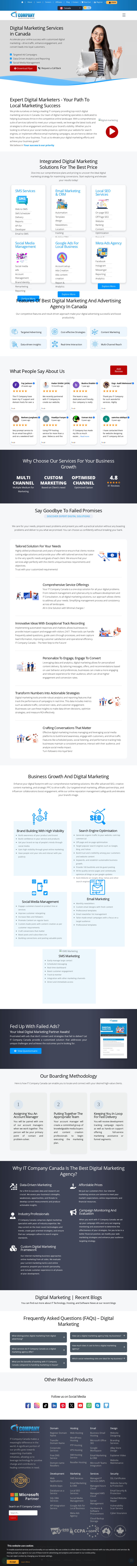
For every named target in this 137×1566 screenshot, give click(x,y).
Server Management (97, 1502)
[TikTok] (45, 1407)
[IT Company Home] (23, 2)
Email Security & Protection (118, 1492)
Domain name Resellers (57, 1464)
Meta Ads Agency (74, 1514)
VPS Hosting (76, 1450)
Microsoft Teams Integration (98, 1464)
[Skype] (97, 1407)
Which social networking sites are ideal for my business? (97, 1358)
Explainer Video (118, 1455)
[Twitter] (71, 1407)
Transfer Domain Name (57, 1442)
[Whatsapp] (89, 1407)
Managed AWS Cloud (97, 1494)
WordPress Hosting (75, 1439)
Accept (13, 1562)
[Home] (25, 1428)
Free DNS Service (54, 1457)
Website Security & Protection (118, 1484)
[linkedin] (54, 1407)
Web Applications (56, 1479)
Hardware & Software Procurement (97, 1511)
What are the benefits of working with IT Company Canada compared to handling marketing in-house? (35, 1363)
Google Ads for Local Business (77, 1507)
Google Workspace (95, 1449)
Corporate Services (55, 1449)
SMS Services (76, 1478)
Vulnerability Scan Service (116, 1507)
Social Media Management (76, 1499)
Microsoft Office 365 (98, 1442)
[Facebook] (28, 1407)
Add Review (119, 370)
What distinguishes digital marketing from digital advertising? (34, 1337)
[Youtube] (80, 1407)
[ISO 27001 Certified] (20, 1482)
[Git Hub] (106, 1407)
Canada (67, 8)
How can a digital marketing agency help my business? (96, 1336)
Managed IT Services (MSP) (97, 1479)
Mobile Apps (56, 1485)
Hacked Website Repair (118, 1499)
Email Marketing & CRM (98, 1457)
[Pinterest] (63, 1407)
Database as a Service (57, 1492)
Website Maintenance (116, 1461)
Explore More (68, 294)
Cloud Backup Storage (97, 1520)
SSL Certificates (118, 1478)
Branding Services (114, 1442)
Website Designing (115, 1434)
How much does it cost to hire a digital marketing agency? (94, 1347)
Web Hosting (76, 1432)
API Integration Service (57, 1507)
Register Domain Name (58, 1434)
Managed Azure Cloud (98, 1487)
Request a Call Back (51, 68)
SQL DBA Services (54, 1499)
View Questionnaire (27, 1050)
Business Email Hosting (97, 1434)
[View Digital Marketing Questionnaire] (113, 1038)
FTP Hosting (76, 1445)
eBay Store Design (115, 1449)
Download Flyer (25, 68)
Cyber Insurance (118, 1513)
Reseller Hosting (78, 1462)
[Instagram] (36, 1407)
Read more (84, 436)
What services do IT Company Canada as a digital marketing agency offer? (34, 1350)
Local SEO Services (75, 1492)
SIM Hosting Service (76, 1456)
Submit (13, 1518)
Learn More (25, 1562)
